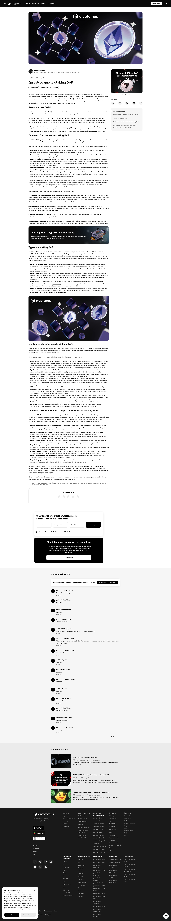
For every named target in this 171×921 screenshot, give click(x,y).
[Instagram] (40, 862)
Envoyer (93, 525)
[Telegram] (35, 867)
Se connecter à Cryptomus (107, 582)
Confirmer (12, 915)
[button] (68, 318)
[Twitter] (35, 862)
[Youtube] (46, 862)
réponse (58, 595)
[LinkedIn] (51, 862)
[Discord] (46, 867)
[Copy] (140, 103)
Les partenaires (28, 915)
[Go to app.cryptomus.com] (15, 3)
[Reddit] (40, 867)
